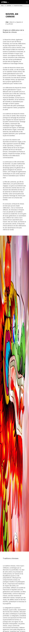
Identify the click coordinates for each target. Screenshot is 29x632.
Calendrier (9, 5)
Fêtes (2, 5)
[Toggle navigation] (27, 2)
